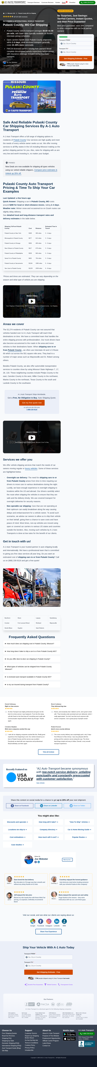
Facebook (40, 926)
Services (33, 2)
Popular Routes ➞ (79, 837)
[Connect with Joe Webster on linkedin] (39, 862)
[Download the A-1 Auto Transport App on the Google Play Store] (69, 1034)
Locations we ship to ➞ (17, 830)
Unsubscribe (29, 1050)
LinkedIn (57, 926)
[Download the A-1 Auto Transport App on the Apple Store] (69, 1039)
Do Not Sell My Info (31, 1040)
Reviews (47, 2)
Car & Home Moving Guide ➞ (79, 830)
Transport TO (64, 48)
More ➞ (67, 859)
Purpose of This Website (51, 1036)
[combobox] (75, 43)
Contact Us (46, 1045)
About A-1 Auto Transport (51, 1033)
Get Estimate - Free (75, 58)
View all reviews (48, 752)
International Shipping (9, 1045)
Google (32, 926)
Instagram (49, 926)
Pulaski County (19, 140)
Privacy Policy (29, 1048)
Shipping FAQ (6, 1038)
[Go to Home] (4, 13)
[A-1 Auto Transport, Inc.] (14, 2)
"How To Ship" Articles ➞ (79, 822)
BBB (64, 926)
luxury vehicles (31, 468)
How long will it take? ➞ (48, 822)
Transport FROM (65, 40)
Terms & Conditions (31, 1043)
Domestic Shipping (8, 1043)
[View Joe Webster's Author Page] (28, 859)
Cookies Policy (30, 1045)
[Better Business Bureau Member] (86, 1044)
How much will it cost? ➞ (48, 837)
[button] (87, 2)
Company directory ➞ (48, 830)
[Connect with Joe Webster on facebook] (35, 862)
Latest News (47, 1043)
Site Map (5, 1050)
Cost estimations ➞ (17, 837)
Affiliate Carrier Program (51, 1041)
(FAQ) (17, 1043)
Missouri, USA (11, 13)
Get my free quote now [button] (32, 403)
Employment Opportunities (51, 1038)
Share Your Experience (48, 931)
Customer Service (31, 1033)
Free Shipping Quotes (9, 1033)
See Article (40, 783)
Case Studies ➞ (17, 845)
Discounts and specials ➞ (17, 822)
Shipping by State (8, 1041)
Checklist (72, 2)
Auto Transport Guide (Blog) (11, 1048)
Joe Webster (13, 62)
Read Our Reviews (8, 1036)
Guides (57, 2)
